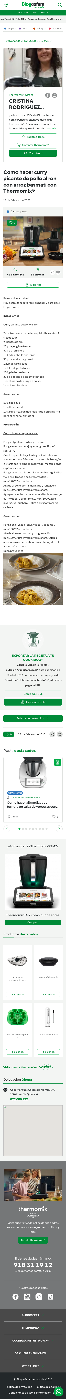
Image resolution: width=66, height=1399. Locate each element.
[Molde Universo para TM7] (17, 1017)
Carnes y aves (15, 793)
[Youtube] (27, 1297)
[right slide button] (59, 828)
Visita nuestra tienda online (31, 12)
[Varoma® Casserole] (48, 960)
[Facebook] (15, 1297)
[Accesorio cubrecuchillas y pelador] (17, 960)
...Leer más (50, 128)
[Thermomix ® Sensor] (48, 1017)
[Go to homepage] (33, 5)
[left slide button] (6, 828)
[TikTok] (50, 1297)
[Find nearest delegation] (6, 5)
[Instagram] (39, 1297)
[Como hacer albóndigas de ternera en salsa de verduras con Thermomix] (33, 775)
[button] (60, 5)
